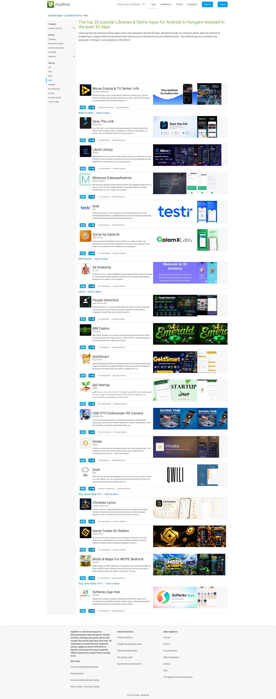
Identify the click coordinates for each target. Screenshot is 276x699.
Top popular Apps (125, 657)
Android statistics (125, 637)
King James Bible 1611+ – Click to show (98, 583)
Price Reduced (54, 89)
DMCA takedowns (171, 657)
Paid (50, 76)
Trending (51, 39)
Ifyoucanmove (77, 673)
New (50, 80)
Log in (222, 4)
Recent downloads (55, 43)
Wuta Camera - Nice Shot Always (85, 687)
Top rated (52, 52)
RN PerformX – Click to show (93, 259)
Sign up (207, 4)
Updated (51, 85)
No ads (51, 93)
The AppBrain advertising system (178, 677)
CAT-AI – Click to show (89, 291)
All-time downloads (56, 48)
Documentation (170, 651)
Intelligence (166, 4)
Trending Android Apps (127, 651)
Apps (153, 4)
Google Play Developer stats (129, 644)
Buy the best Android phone (129, 664)
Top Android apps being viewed (84, 667)
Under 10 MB (53, 102)
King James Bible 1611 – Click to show (98, 494)
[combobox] (129, 4)
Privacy (166, 644)
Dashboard (192, 4)
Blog (165, 670)
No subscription (54, 97)
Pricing (180, 4)
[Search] (143, 4)
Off (49, 67)
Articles (166, 664)
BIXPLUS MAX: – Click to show (94, 113)
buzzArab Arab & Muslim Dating (85, 680)
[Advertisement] (153, 62)
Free (50, 72)
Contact (166, 637)
